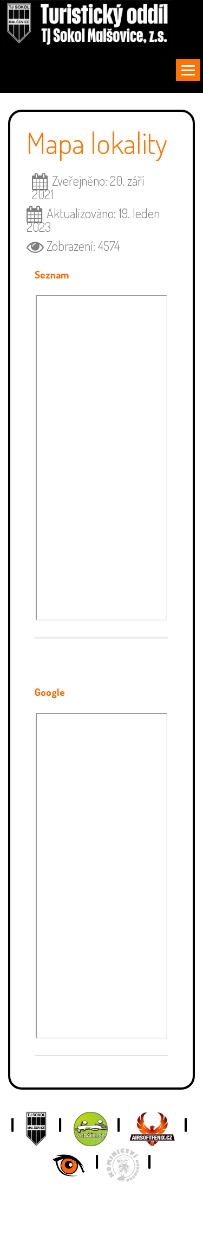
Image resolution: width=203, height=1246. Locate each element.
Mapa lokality (97, 142)
